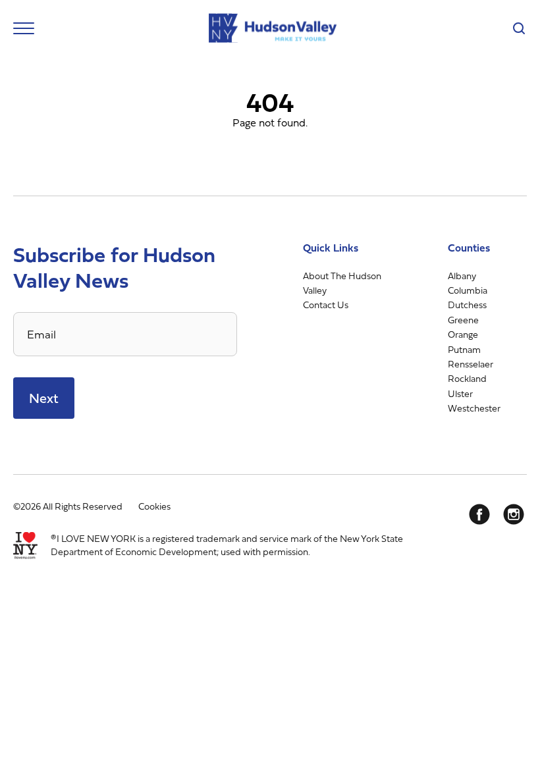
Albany (462, 275)
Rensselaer (470, 364)
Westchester (474, 408)
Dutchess (467, 304)
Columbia (467, 290)
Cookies (154, 506)
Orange (463, 334)
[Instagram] (513, 514)
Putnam (464, 349)
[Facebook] (479, 514)
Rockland (467, 378)
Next (44, 398)
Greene (463, 320)
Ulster (460, 393)
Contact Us (325, 304)
